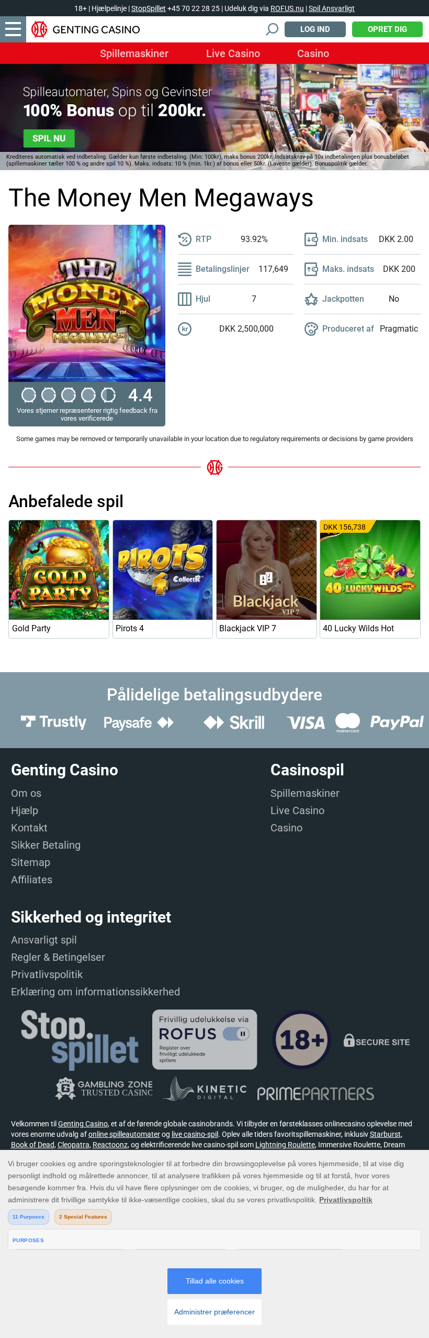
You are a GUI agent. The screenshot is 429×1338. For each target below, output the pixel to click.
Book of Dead (32, 1144)
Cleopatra (73, 1144)
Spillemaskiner (134, 53)
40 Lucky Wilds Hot (358, 628)
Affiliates (31, 879)
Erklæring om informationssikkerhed (95, 991)
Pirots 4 (130, 628)
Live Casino (233, 53)
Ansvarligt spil (44, 940)
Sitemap (30, 862)
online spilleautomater (124, 1134)
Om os (26, 793)
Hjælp (24, 810)
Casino (313, 53)
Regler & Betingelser (58, 957)
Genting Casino (83, 1124)
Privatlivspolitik (47, 974)
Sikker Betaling (46, 845)
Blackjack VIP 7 (247, 628)
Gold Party (31, 628)
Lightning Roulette (285, 1144)
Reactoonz (110, 1144)
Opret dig (387, 29)
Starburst (385, 1134)
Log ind (315, 29)
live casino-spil (195, 1134)
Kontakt (29, 827)
